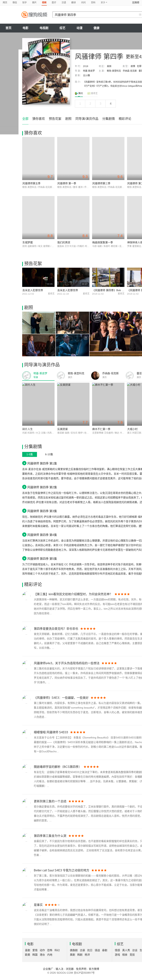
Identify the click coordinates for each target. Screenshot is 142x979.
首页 (8, 28)
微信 (15, 2)
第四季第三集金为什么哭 (50, 835)
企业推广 (48, 968)
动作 (42, 950)
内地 (49, 954)
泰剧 (104, 950)
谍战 (97, 950)
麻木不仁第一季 (101, 429)
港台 (42, 954)
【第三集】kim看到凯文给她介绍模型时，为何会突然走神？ (73, 594)
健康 (96, 28)
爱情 (35, 950)
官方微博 (94, 968)
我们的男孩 (63, 242)
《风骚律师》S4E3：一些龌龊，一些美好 (61, 697)
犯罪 (139, 66)
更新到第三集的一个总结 (50, 801)
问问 (83, 2)
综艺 (62, 28)
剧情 (133, 66)
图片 (34, 2)
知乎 (24, 2)
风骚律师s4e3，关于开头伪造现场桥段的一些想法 (66, 663)
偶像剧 (74, 950)
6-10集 (49, 454)
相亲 (124, 954)
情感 (117, 950)
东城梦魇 (27, 242)
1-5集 (29, 454)
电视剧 (44, 28)
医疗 (54, 2)
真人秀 (126, 950)
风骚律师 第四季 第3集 (42, 511)
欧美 (27, 954)
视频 (44, 2)
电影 (25, 28)
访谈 (134, 950)
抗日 (89, 950)
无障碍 (135, 2)
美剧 (72, 954)
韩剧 (79, 954)
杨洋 (87, 954)
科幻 (57, 950)
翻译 (73, 2)
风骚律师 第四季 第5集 (42, 558)
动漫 (79, 28)
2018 (85, 66)
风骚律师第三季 (101, 183)
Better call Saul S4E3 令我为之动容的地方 (61, 870)
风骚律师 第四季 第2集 (42, 487)
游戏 (117, 954)
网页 (5, 2)
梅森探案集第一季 (102, 242)
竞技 (132, 954)
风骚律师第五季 (31, 183)
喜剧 (27, 950)
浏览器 (70, 968)
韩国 (35, 954)
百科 (93, 2)
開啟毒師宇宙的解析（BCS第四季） (58, 766)
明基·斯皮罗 (89, 71)
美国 (109, 66)
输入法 (59, 968)
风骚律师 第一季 (66, 183)
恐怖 (49, 950)
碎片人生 (27, 429)
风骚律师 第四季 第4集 (42, 534)
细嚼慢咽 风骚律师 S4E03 (51, 732)
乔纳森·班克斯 (130, 71)
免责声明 (81, 968)
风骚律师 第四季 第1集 (42, 463)
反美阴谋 (62, 429)
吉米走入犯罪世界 (32, 290)
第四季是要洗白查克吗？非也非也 (56, 628)
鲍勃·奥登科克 (114, 71)
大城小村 (132, 429)
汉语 (64, 2)
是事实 (38, 904)
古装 (82, 950)
